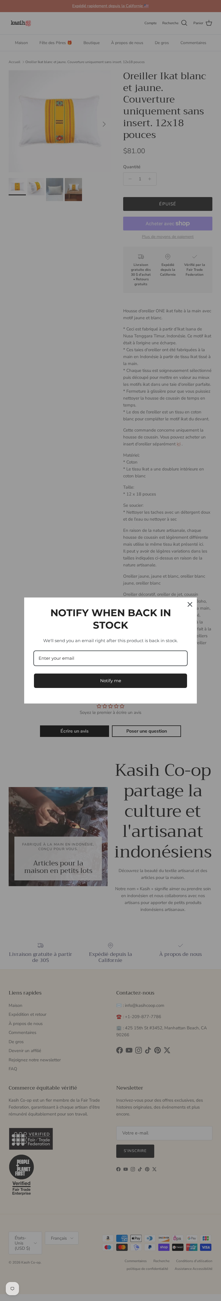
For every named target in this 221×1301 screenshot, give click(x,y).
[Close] (190, 604)
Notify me (110, 680)
